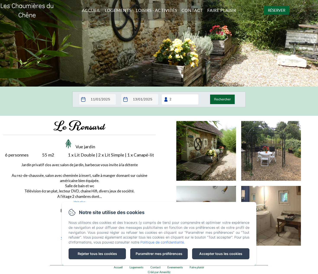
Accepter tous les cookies (220, 253)
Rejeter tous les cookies (97, 253)
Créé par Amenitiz (159, 272)
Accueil (91, 10)
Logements (118, 10)
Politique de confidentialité (162, 242)
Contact (192, 10)
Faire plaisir (221, 10)
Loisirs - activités (156, 10)
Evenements (175, 267)
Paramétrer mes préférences (159, 253)
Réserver (276, 10)
